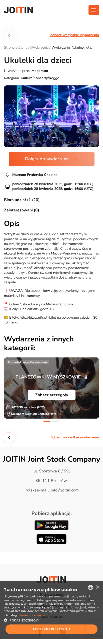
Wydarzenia (39, 47)
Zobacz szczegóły (51, 395)
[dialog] (51, 610)
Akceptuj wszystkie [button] (51, 629)
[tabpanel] (51, 388)
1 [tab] (47, 421)
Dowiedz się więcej (32, 615)
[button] (51, 620)
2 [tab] (56, 421)
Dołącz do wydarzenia (47, 159)
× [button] (97, 587)
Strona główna (15, 47)
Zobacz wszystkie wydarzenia (74, 35)
